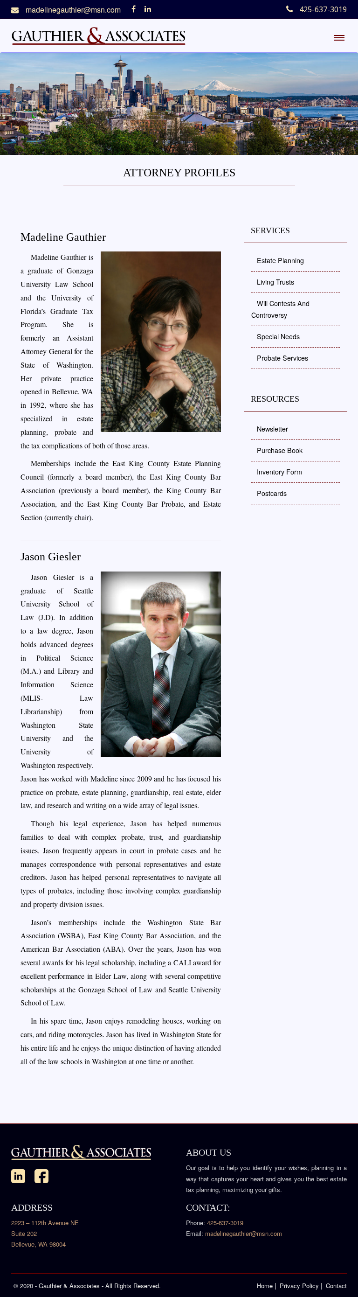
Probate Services (282, 358)
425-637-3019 (225, 1222)
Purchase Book (280, 450)
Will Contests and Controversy (280, 309)
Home (265, 1285)
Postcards (272, 493)
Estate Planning (280, 260)
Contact (336, 1285)
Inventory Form (279, 471)
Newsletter (272, 428)
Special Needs (278, 336)
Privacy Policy (299, 1285)
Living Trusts (275, 281)
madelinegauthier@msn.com (73, 10)
